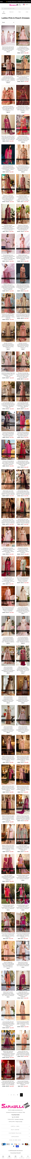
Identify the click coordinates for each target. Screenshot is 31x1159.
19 (17, 1094)
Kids (27, 12)
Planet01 (19, 1153)
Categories (15, 1136)
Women (11, 12)
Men (20, 12)
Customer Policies (15, 1133)
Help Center (15, 1129)
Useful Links (15, 1126)
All (3, 12)
